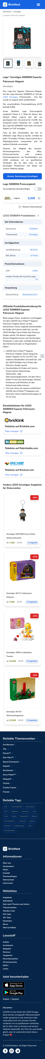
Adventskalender (16, 807)
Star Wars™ (8, 757)
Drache (14, 816)
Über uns (7, 863)
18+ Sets (7, 917)
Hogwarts (14, 811)
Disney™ (7, 753)
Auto (6, 816)
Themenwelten (9, 907)
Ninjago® (7, 779)
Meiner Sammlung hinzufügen (22, 176)
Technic (6, 783)
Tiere (34, 811)
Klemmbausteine (10, 958)
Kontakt (6, 873)
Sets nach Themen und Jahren (16, 904)
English (6, 999)
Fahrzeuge (25, 811)
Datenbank (8, 901)
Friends (6, 792)
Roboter (34, 816)
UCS (5, 811)
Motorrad (7, 826)
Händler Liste (9, 911)
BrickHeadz (8, 770)
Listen (5, 968)
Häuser (32, 821)
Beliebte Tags (12, 800)
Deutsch (15, 999)
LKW (30, 826)
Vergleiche (7, 955)
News (5, 924)
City (4, 749)
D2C (5, 807)
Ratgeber (7, 948)
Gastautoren (8, 866)
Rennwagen (30, 807)
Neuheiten (7, 921)
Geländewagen (19, 826)
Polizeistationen (9, 821)
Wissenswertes (10, 962)
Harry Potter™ (9, 775)
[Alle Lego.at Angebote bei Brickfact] (8, 198)
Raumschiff (24, 816)
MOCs (5, 965)
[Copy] (38, 215)
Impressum (8, 883)
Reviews (6, 952)
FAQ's (5, 869)
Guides (6, 942)
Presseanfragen (10, 876)
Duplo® (6, 766)
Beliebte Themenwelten (19, 738)
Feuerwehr (22, 821)
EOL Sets (7, 914)
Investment (8, 945)
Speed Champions (11, 762)
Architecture (8, 744)
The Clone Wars (9, 831)
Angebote (7, 897)
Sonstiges (33, 234)
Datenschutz (8, 879)
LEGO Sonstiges (10, 97)
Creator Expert (9, 787)
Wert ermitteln (9, 927)
